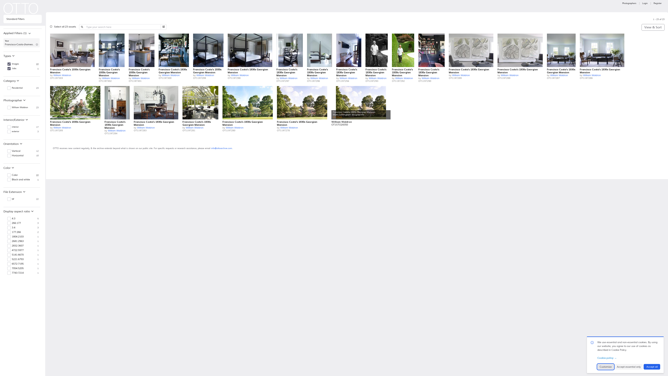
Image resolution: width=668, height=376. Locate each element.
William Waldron (62, 75)
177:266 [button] (16, 232)
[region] (22, 40)
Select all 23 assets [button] (65, 26)
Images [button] (15, 64)
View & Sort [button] (653, 27)
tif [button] (13, 199)
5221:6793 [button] (18, 259)
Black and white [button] (21, 179)
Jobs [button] (14, 68)
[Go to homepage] (20, 8)
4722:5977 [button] (18, 250)
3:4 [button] (13, 227)
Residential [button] (17, 88)
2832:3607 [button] (18, 245)
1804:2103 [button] (18, 236)
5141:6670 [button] (18, 254)
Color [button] (15, 175)
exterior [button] (15, 131)
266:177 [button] (16, 223)
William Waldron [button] (20, 107)
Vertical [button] (16, 151)
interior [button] (15, 127)
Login (645, 3)
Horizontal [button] (17, 155)
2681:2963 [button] (18, 241)
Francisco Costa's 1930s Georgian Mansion (70, 71)
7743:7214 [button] (18, 273)
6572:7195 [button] (18, 264)
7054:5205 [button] (18, 268)
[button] (37, 44)
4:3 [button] (13, 218)
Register (658, 3)
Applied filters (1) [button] (15, 33)
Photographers (629, 3)
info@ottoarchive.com (221, 148)
